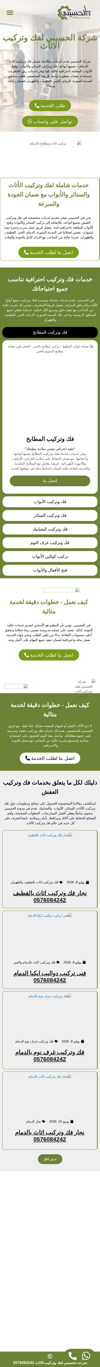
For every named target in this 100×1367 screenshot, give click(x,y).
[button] (10, 12)
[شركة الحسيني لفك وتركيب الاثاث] (73, 13)
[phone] (73, 1356)
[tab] (50, 332)
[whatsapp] (86, 1355)
